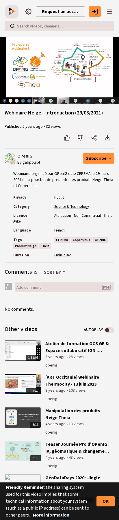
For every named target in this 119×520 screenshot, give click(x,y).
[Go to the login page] (95, 11)
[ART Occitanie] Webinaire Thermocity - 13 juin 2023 (72, 380)
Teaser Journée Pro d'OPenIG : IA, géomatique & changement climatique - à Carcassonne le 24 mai (77, 448)
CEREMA (62, 240)
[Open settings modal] (28, 11)
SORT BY (53, 272)
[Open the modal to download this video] (107, 138)
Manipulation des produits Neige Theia (72, 414)
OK (106, 501)
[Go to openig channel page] (13, 161)
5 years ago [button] (33, 126)
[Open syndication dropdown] (35, 272)
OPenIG (24, 156)
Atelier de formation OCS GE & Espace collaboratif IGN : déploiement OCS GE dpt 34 (77, 347)
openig (51, 365)
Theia (45, 246)
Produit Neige (25, 246)
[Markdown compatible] (106, 287)
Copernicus (81, 240)
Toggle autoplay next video (109, 330)
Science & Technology (71, 206)
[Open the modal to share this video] (94, 138)
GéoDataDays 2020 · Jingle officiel (72, 481)
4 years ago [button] (55, 424)
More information (51, 515)
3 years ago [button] (55, 357)
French (59, 230)
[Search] (12, 26)
